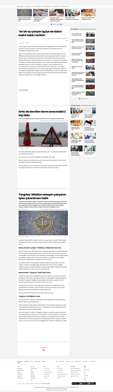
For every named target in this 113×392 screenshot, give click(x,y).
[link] (83, 34)
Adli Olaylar (30, 108)
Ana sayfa (20, 28)
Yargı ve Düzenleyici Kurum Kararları (34, 191)
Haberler (25, 28)
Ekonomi (29, 344)
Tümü (61, 24)
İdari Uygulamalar (31, 28)
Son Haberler (75, 29)
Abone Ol (27, 43)
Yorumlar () (21, 43)
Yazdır (66, 40)
